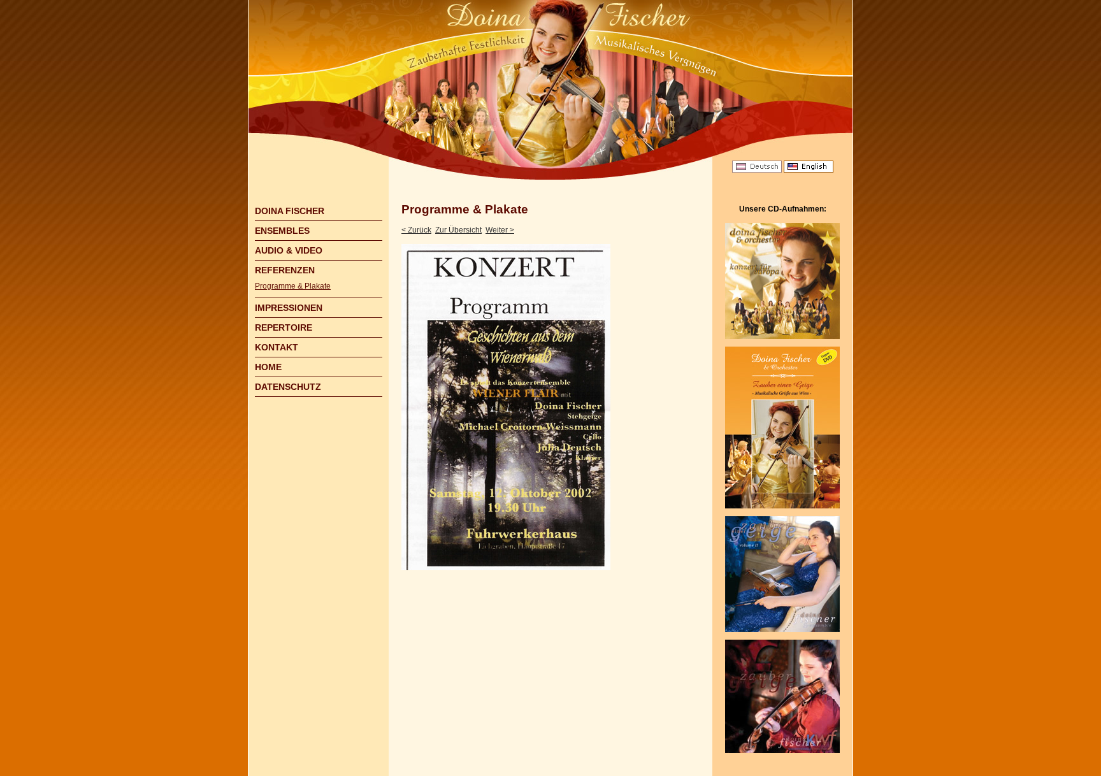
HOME (268, 367)
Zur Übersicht (458, 230)
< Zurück (416, 230)
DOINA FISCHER (289, 211)
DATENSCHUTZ (288, 387)
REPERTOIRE (283, 327)
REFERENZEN (285, 270)
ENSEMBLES (282, 231)
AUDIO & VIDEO (288, 250)
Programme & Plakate (293, 286)
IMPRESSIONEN (288, 308)
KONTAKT (276, 347)
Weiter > (500, 230)
